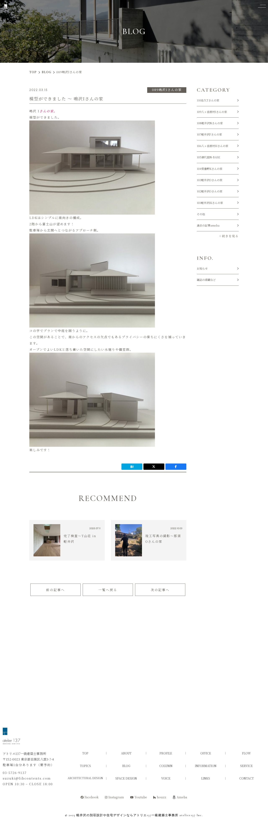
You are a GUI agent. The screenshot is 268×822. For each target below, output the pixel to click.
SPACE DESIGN (126, 778)
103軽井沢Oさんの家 (209, 180)
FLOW (246, 753)
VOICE (165, 778)
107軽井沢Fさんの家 (209, 134)
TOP (85, 753)
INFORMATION (205, 766)
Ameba (182, 797)
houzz (161, 797)
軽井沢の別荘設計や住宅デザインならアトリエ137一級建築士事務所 (127, 815)
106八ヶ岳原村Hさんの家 (212, 146)
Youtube (141, 797)
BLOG (126, 766)
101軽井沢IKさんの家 (210, 203)
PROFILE (166, 753)
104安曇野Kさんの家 (209, 169)
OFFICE (205, 753)
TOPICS (85, 766)
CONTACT (246, 778)
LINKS (205, 778)
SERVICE (246, 766)
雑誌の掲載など (206, 280)
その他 (201, 214)
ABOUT (126, 753)
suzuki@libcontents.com (27, 778)
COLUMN (166, 766)
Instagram (116, 797)
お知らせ (202, 268)
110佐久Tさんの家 (208, 100)
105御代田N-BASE (208, 157)
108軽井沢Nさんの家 (210, 123)
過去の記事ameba (208, 225)
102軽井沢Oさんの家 (209, 191)
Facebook (92, 797)
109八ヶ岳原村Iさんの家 (212, 112)
